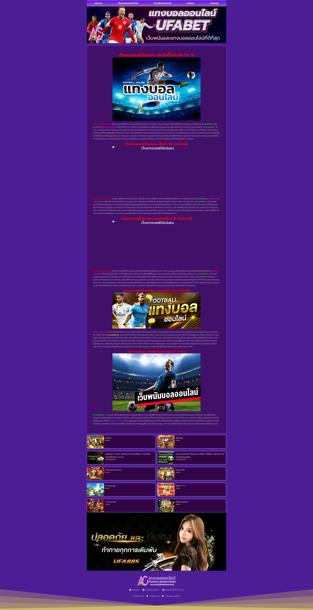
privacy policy (173, 596)
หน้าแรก (98, 3)
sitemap (214, 3)
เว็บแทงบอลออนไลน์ (128, 3)
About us (155, 596)
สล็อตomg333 (182, 501)
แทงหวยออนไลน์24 (113, 469)
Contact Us (138, 596)
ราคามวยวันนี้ (110, 501)
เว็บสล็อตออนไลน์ (162, 3)
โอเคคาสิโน (180, 469)
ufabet (190, 3)
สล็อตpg (179, 437)
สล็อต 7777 (181, 485)
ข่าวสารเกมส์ (110, 485)
